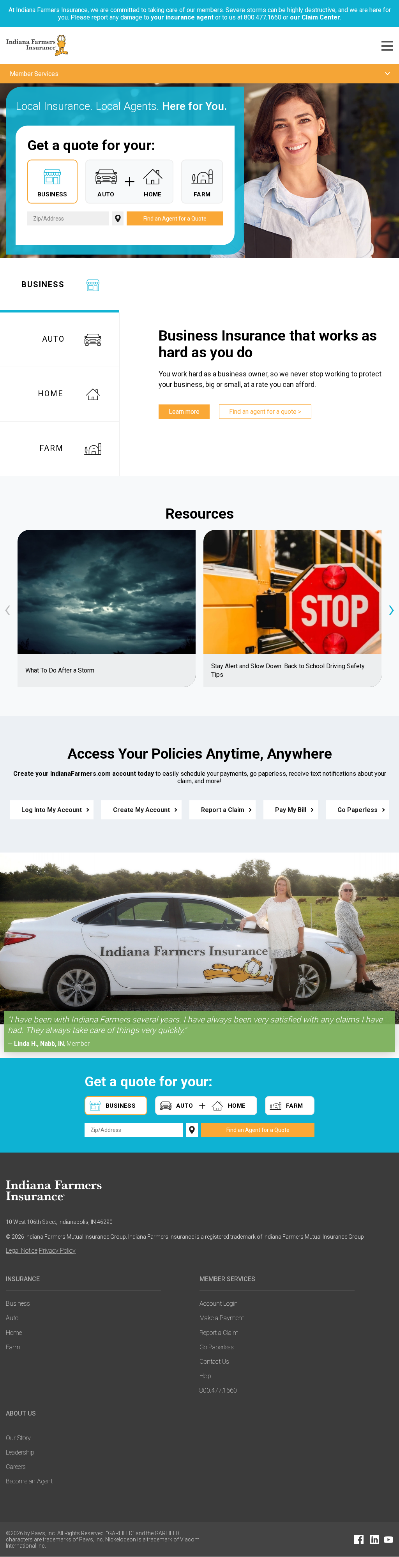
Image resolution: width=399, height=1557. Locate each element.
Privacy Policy (57, 1250)
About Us (21, 1413)
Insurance (23, 1279)
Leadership (20, 1452)
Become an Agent (29, 1481)
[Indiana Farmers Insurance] (59, 1190)
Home (14, 1332)
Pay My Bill (290, 810)
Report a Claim (222, 810)
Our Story (18, 1438)
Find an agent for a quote (263, 411)
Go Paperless (357, 810)
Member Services (227, 1279)
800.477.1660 (218, 1390)
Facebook (359, 1539)
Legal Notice (21, 1250)
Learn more (184, 411)
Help (205, 1376)
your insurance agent (182, 17)
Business (18, 1303)
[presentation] (7, 608)
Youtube (388, 1539)
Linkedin (374, 1539)
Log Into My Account (51, 810)
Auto (12, 1318)
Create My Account (141, 810)
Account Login (219, 1303)
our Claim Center (315, 17)
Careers (16, 1466)
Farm (13, 1347)
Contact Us (214, 1361)
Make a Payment (222, 1318)
